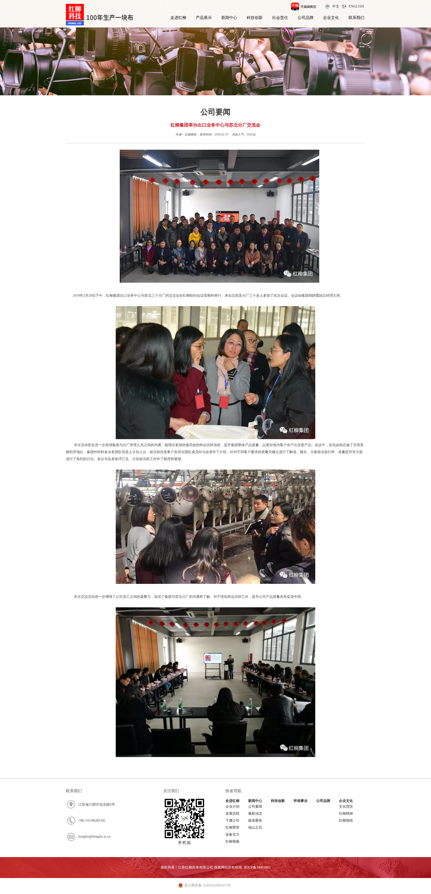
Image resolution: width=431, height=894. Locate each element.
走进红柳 (178, 17)
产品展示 (204, 17)
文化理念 (346, 806)
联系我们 (356, 17)
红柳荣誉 (232, 827)
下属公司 (232, 820)
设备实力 (232, 834)
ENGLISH (356, 6)
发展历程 (232, 813)
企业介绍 (232, 806)
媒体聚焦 (255, 820)
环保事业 (301, 801)
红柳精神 (346, 813)
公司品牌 (306, 17)
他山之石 (255, 827)
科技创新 (255, 17)
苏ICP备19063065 (257, 867)
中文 (335, 6)
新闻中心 (229, 17)
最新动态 (255, 813)
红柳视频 (232, 841)
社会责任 (280, 17)
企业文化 (331, 17)
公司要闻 (255, 806)
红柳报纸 (346, 820)
